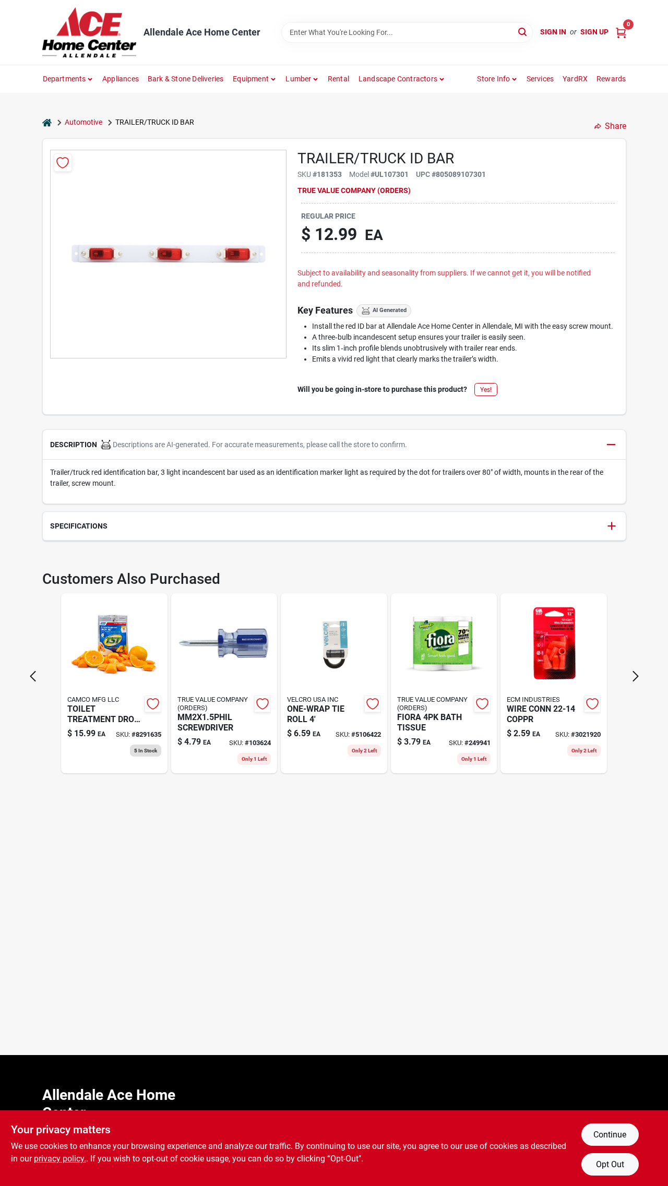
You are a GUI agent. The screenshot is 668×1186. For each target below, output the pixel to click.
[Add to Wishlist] (63, 162)
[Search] (523, 31)
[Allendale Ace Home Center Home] (89, 32)
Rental (338, 79)
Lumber (298, 79)
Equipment (251, 79)
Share (615, 126)
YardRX (575, 79)
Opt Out (610, 1164)
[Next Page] (636, 676)
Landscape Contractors (398, 79)
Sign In (553, 32)
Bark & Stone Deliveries (186, 79)
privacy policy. (60, 1159)
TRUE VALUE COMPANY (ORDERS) (354, 190)
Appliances (120, 79)
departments (64, 79)
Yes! (486, 389)
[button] (334, 445)
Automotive (83, 122)
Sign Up (594, 32)
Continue (609, 1135)
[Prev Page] (33, 676)
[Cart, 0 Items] (621, 32)
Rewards (611, 79)
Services (540, 79)
